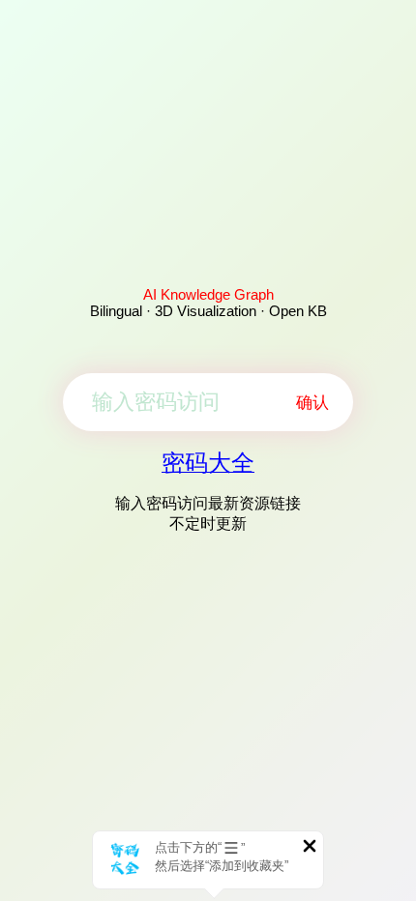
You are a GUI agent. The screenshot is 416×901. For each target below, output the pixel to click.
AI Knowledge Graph (208, 294)
